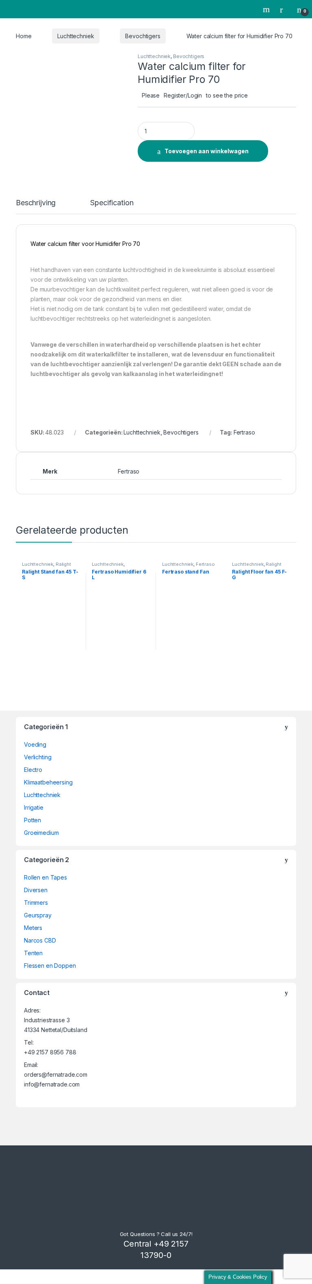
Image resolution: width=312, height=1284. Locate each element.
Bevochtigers (142, 36)
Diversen (36, 889)
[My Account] (284, 9)
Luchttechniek (75, 36)
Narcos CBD (40, 940)
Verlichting (37, 757)
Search (267, 9)
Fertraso (244, 432)
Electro (33, 769)
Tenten (33, 952)
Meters (33, 927)
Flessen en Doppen (50, 965)
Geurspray (38, 915)
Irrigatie (33, 807)
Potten (32, 820)
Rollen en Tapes (45, 877)
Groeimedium (41, 832)
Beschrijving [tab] (36, 203)
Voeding (35, 744)
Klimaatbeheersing (48, 782)
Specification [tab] (111, 203)
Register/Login (183, 95)
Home (23, 36)
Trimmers (36, 902)
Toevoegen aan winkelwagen (207, 151)
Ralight (63, 564)
